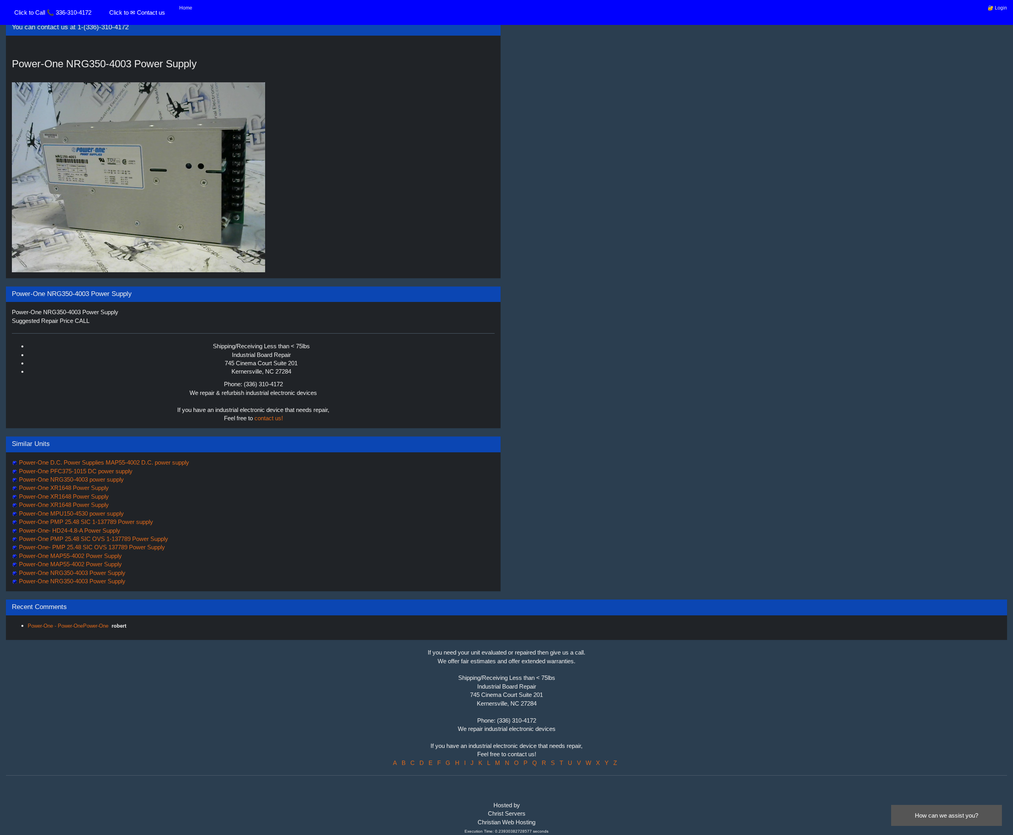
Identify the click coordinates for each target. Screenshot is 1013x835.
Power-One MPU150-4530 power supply (70, 513)
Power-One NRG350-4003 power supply (70, 479)
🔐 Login (997, 8)
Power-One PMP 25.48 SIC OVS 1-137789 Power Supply (92, 538)
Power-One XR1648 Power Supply (63, 487)
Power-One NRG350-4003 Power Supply (71, 572)
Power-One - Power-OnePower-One (68, 626)
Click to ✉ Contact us (137, 12)
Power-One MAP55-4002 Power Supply (69, 555)
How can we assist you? (946, 815)
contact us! (268, 418)
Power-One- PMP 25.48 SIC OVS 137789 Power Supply (91, 547)
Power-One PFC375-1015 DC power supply (75, 471)
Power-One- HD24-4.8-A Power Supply (68, 530)
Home (185, 8)
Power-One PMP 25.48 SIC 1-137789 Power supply (85, 521)
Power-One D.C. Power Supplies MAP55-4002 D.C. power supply (103, 462)
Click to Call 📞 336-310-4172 (52, 12)
